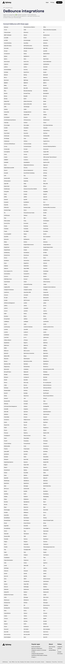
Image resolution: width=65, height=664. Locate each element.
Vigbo (5, 581)
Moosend (45, 379)
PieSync (45, 430)
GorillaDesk (45, 249)
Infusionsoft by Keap (28, 284)
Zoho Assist (26, 629)
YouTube (59, 648)
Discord (5, 170)
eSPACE (25, 196)
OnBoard (25, 406)
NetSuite (25, 390)
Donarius (45, 170)
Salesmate (45, 480)
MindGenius (26, 374)
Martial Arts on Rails (28, 361)
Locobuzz (26, 334)
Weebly (25, 594)
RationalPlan (45, 456)
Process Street (27, 443)
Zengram (6, 623)
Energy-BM (6, 191)
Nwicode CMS (7, 401)
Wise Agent (45, 602)
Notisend (6, 398)
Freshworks (45, 228)
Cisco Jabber (26, 125)
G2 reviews (59, 653)
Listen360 (26, 329)
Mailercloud (6, 345)
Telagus (5, 541)
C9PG (5, 106)
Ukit (24, 568)
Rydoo (5, 475)
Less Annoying (7, 326)
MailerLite (26, 345)
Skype (5, 507)
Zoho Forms (45, 631)
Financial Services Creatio (29, 212)
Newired (6, 393)
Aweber (44, 72)
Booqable (25, 96)
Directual (45, 167)
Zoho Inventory (7, 634)
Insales (44, 284)
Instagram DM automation (37, 653)
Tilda (5, 549)
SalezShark (45, 483)
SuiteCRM (26, 525)
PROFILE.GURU (7, 446)
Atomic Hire (26, 61)
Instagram (59, 646)
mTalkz (5, 385)
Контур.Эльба (7, 318)
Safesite (25, 475)
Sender (5, 491)
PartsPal (25, 422)
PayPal (5, 427)
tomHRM (6, 554)
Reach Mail (26, 459)
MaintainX (6, 353)
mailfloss (45, 345)
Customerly (45, 159)
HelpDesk (6, 265)
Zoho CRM (6, 631)
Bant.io (5, 77)
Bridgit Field (6, 101)
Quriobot (25, 454)
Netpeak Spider (7, 390)
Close (25, 138)
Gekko (25, 236)
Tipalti (5, 552)
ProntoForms (46, 446)
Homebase (26, 271)
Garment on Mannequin (36, 648)
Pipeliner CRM (46, 432)
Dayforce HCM (46, 162)
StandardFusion (7, 520)
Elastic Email (6, 186)
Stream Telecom (27, 523)
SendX (25, 493)
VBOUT (25, 578)
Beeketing (45, 77)
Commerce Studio (27, 143)
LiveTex (44, 332)
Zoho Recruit (46, 634)
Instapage (45, 289)
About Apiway (52, 646)
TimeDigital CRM (27, 549)
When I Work (45, 597)
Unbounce (6, 570)
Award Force (26, 72)
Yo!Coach (45, 613)
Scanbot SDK (26, 488)
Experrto (25, 204)
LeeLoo (5, 324)
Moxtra (5, 382)
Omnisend (45, 403)
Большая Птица (27, 93)
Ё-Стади (45, 178)
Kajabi (5, 313)
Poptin (5, 438)
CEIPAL (44, 117)
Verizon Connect (46, 578)
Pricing (52, 2)
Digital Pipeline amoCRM (9, 167)
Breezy (44, 98)
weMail (44, 594)
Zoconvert (6, 629)
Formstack (26, 223)
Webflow (45, 586)
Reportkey (26, 467)
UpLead (5, 573)
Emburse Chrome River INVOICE (30, 188)
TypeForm (45, 562)
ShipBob (5, 496)
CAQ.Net (45, 114)
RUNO (44, 472)
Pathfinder (45, 422)
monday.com (26, 377)
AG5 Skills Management (28, 48)
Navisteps (6, 387)
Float (5, 218)
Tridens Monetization (8, 560)
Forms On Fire (7, 223)
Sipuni (44, 501)
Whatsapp (26, 597)
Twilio (5, 562)
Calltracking (45, 109)
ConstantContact (27, 146)
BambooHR (45, 74)
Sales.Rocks (6, 483)
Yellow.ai (25, 613)
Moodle (5, 379)
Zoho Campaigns (46, 629)
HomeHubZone (7, 273)
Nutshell (45, 398)
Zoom (25, 637)
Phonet (5, 430)
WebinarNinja (46, 589)
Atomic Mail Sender (47, 61)
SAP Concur (6, 488)
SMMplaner (26, 512)
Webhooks (6, 589)
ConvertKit (26, 151)
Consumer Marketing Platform (49, 146)
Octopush (26, 401)
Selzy (44, 488)
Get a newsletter (46, 236)
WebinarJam (26, 589)
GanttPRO (6, 236)
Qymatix (45, 454)
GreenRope (45, 255)
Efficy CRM (45, 183)
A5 (43, 32)
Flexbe (44, 215)
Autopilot (45, 69)
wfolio (5, 597)
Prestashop (26, 440)
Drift (5, 175)
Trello (25, 557)
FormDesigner (46, 220)
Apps (47, 2)
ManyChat (6, 358)
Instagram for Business (9, 289)
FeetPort (45, 210)
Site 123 (5, 504)
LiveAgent (45, 329)
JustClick (26, 310)
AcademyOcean (46, 35)
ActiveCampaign (27, 40)
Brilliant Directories (28, 101)
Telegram (25, 541)
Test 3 (5, 544)
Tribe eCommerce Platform (29, 27)
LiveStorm (26, 332)
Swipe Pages (45, 528)
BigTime (44, 82)
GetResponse (26, 239)
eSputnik (45, 196)
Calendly (6, 109)
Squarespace (26, 517)
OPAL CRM (6, 411)
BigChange (26, 80)
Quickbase (45, 451)
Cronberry (26, 159)
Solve (44, 515)
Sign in (59, 2)
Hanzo (5, 263)
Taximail (44, 536)
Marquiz (5, 361)
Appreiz (44, 56)
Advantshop (45, 45)
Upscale (25, 573)
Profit (25, 446)
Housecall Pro (26, 273)
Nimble (5, 395)
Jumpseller (26, 308)
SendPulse (6, 493)
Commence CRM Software (9, 143)
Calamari (45, 106)
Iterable (5, 300)
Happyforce (26, 263)
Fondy (25, 220)
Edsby (25, 183)
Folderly (45, 218)
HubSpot (45, 273)
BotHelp (5, 98)
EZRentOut (6, 207)
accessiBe (6, 37)
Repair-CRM (26, 464)
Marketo (45, 358)
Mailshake (45, 350)
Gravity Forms (7, 255)
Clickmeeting (26, 135)
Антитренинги (7, 53)
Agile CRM (45, 48)
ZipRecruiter (46, 626)
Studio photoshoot (35, 646)
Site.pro (45, 504)
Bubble (44, 101)
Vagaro (44, 576)
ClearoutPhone (46, 130)
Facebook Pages (7, 210)
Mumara (25, 385)
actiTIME (6, 40)
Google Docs (6, 247)
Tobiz (25, 552)
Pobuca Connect (27, 435)
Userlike (25, 576)
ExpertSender (46, 204)
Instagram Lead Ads (28, 289)
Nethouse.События (47, 387)
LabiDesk (25, 318)
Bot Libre (45, 96)
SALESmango (6, 480)
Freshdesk (6, 228)
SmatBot (6, 512)
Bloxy (5, 90)
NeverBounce (46, 390)
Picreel (25, 430)
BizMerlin (6, 88)
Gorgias (25, 249)
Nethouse (6, 27)
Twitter (25, 562)
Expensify (6, 204)
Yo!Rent (25, 615)
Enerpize (25, 191)
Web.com (6, 586)
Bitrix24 (45, 85)
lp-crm (25, 337)
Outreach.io (6, 419)
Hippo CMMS (26, 268)
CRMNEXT (6, 159)
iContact (25, 279)
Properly (6, 448)
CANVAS (5, 114)
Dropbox (45, 175)
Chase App (6, 122)
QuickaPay (26, 451)
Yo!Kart (5, 615)
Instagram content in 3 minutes (38, 650)
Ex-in (44, 202)
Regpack (6, 464)
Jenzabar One (46, 300)
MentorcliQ (6, 369)
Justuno (45, 310)
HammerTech (26, 260)
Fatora (25, 210)
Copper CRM (45, 151)
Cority (5, 154)
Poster (44, 438)
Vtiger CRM (26, 584)
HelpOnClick (26, 265)
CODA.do (25, 141)
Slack (44, 507)
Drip (24, 175)
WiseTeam (6, 605)
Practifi (5, 440)
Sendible (25, 491)
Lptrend (45, 340)
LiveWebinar (6, 334)
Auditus (25, 66)
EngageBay (45, 191)
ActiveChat (45, 40)
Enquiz (5, 194)
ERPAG (5, 196)
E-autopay (26, 178)
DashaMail (6, 162)
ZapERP (44, 618)
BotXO (25, 98)
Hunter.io (6, 276)
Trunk (44, 560)
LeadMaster (6, 321)
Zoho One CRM (27, 634)
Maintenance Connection (29, 353)
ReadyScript (45, 459)
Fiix (4, 212)
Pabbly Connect (27, 419)
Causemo (26, 117)
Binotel (25, 85)
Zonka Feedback (7, 637)
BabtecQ (6, 74)
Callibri (25, 109)
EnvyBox (25, 194)
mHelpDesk (26, 369)
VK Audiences (26, 581)
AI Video (33, 651)
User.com (6, 576)
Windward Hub (7, 602)
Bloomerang (45, 88)
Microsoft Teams (7, 371)
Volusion (5, 584)
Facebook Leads (27, 207)
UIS (44, 565)
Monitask (45, 377)
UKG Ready (6, 568)
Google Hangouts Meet (48, 247)
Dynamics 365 (7, 178)
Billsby (5, 85)
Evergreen (6, 202)
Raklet (25, 456)
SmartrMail (45, 509)
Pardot (5, 422)
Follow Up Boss (7, 220)
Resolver (45, 467)
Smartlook (26, 509)
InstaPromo (6, 292)
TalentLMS (6, 533)
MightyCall (26, 371)
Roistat (5, 472)
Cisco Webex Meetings (48, 125)
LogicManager (46, 334)
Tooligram (26, 554)
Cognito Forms (46, 141)
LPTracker (26, 340)
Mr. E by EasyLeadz (47, 382)
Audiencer (6, 64)
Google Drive (26, 247)
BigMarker (26, 82)
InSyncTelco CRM (27, 292)
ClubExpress (6, 141)
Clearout (25, 130)
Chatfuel (25, 122)
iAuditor (45, 276)
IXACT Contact (27, 300)
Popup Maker (26, 438)
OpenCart (26, 411)
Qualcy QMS (6, 451)
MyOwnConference (47, 385)
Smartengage (7, 509)
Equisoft (45, 194)
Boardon (5, 93)
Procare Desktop (7, 443)
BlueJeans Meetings (28, 90)
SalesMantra (26, 480)
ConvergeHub (7, 151)
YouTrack (45, 615)
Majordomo (45, 353)
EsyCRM (25, 199)
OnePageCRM (46, 406)
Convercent (45, 149)
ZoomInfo (45, 637)
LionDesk (6, 329)
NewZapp (25, 393)
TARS (25, 536)
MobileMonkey (46, 374)
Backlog (25, 74)
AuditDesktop (46, 64)
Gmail (44, 239)
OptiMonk (6, 414)
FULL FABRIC (26, 231)
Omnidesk (26, 403)
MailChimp (45, 342)
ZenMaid (45, 623)
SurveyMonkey (7, 528)
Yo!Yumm (6, 618)
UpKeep (44, 570)
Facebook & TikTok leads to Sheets (39, 655)
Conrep (5, 146)
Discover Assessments (28, 170)
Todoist (44, 552)
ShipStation (26, 499)
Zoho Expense (26, 631)
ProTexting (45, 448)
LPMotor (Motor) (7, 340)
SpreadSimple (7, 517)
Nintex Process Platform (48, 395)
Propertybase (26, 448)
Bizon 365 (26, 88)
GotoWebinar (26, 252)
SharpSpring (45, 493)
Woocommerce (46, 605)
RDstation (6, 459)
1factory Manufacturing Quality (49, 29)
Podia (44, 435)
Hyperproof (26, 276)
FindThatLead (7, 215)
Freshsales (26, 228)
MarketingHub (27, 358)
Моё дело (6, 377)
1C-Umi (5, 29)
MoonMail (26, 379)
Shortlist (6, 501)
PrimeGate (45, 440)
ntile (25, 398)
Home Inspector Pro (8, 271)
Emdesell (45, 188)
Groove (5, 257)
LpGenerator (46, 337)
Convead (25, 149)
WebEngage (26, 586)
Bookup (5, 96)
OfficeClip (6, 403)
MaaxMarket (6, 342)
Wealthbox (45, 584)
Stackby (45, 517)
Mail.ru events (27, 350)
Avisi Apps (6, 72)
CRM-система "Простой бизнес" (50, 157)
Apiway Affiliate (52, 650)
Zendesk (45, 621)
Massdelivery (46, 361)
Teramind (45, 541)
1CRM (25, 29)
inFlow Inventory (46, 281)
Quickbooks (6, 454)
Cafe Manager (26, 106)
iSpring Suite (46, 297)
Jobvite (25, 305)
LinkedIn (59, 651)
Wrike (5, 610)
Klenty (44, 316)
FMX (24, 218)
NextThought (46, 393)
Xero (44, 610)
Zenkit (25, 623)
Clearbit (5, 130)
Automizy (26, 69)
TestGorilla (26, 544)
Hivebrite (45, 268)
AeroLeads (6, 48)
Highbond (6, 268)
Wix (24, 605)
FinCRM (44, 212)
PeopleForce (45, 427)
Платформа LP (7, 435)
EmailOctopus (7, 188)
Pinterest (6, 432)
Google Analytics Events (29, 244)
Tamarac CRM (7, 536)
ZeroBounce (26, 626)
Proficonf (45, 443)
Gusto (44, 257)
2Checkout (26, 32)
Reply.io (5, 467)
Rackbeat (6, 456)
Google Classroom (47, 244)
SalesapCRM (45, 475)
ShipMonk (26, 496)
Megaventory (7, 366)
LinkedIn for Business (28, 326)
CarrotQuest (6, 117)
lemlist (44, 324)
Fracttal (45, 223)
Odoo (44, 401)
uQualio (44, 573)
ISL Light (6, 297)
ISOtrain (25, 297)
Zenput (5, 626)
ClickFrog (45, 133)
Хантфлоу (6, 316)
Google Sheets (7, 249)
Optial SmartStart (47, 411)
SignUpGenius (26, 501)
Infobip (5, 284)
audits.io (6, 66)
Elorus (44, 186)
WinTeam (25, 602)
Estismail (6, 199)
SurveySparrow (27, 528)
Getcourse (6, 239)
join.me (44, 305)
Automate (45, 66)
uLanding (45, 568)
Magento (25, 342)
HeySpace (45, 265)
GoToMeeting (6, 252)
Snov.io (44, 512)
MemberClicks (27, 366)
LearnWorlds (45, 321)
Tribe (44, 557)
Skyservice (26, 507)
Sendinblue (45, 491)
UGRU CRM (26, 565)
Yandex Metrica (7, 613)
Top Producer (46, 554)
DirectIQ (25, 167)
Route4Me (26, 472)
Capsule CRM (26, 114)
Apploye (5, 56)
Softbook (26, 515)
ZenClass (25, 621)
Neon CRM (26, 387)
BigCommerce (46, 80)
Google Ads (6, 244)
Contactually (6, 149)
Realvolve (26, 462)
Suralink (45, 525)
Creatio (5, 157)
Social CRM (6, 515)
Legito (25, 324)
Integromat (45, 292)
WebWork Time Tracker (8, 594)
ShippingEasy (46, 496)
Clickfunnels (6, 135)
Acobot (25, 37)
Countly (25, 154)
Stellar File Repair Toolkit (48, 520)
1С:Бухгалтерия (7, 32)
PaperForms (45, 419)
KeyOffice (45, 313)
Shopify (44, 499)
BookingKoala (46, 93)
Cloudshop (45, 138)
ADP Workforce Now (28, 45)
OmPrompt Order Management (10, 406)
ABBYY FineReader (7, 35)
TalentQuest (26, 533)
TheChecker (45, 544)
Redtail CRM (45, 462)
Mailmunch (6, 350)
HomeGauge (45, 271)
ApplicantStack (46, 53)
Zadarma (25, 618)
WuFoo (25, 610)
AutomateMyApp (7, 69)
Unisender (26, 570)
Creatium (26, 157)
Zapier (5, 621)
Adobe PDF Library (7, 45)
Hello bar (45, 263)
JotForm (6, 308)
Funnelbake (45, 231)
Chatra (44, 122)
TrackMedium (7, 557)
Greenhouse (26, 255)
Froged (5, 231)
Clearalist (45, 127)
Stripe (44, 523)
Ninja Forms (26, 395)
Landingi (45, 318)
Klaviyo (25, 316)
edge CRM (6, 183)
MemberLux (45, 366)
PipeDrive (26, 432)
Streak (5, 523)
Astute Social (7, 61)
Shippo (5, 499)
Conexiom (45, 143)
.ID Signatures (46, 279)
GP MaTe (45, 252)
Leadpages (26, 321)
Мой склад (26, 382)
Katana (25, 313)
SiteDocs (25, 504)
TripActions (26, 560)
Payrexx (25, 427)
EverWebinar (26, 202)
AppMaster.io (26, 56)
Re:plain (44, 464)
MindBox (6, 374)
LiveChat (6, 332)
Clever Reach (6, 133)
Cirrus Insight (7, 125)
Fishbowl (25, 215)
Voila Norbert (46, 581)
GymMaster (6, 260)
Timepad (45, 549)
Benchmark (6, 80)
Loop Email (6, 337)
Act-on (44, 37)
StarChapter (26, 520)
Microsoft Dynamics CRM (48, 369)
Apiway (25, 53)
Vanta (5, 578)
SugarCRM (6, 525)
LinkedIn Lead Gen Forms (48, 326)
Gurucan (25, 257)
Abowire (25, 35)
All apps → (33, 657)
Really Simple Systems (8, 462)
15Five (44, 27)
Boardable (45, 90)
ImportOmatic (7, 281)
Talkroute (45, 533)
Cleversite (26, 133)
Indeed (25, 281)
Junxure (5, 310)
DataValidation (27, 162)
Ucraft (5, 565)
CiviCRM (5, 127)
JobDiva (5, 305)
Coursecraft (45, 154)
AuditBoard (26, 64)
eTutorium (45, 199)
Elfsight (25, 186)
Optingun (26, 414)
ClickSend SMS (46, 135)
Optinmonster (46, 414)
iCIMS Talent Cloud (8, 279)
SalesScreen (26, 483)
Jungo (44, 308)
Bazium (25, 77)
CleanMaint (26, 127)
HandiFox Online (46, 260)
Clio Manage (6, 138)
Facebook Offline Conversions (49, 207)
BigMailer (6, 82)
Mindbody (45, 371)
